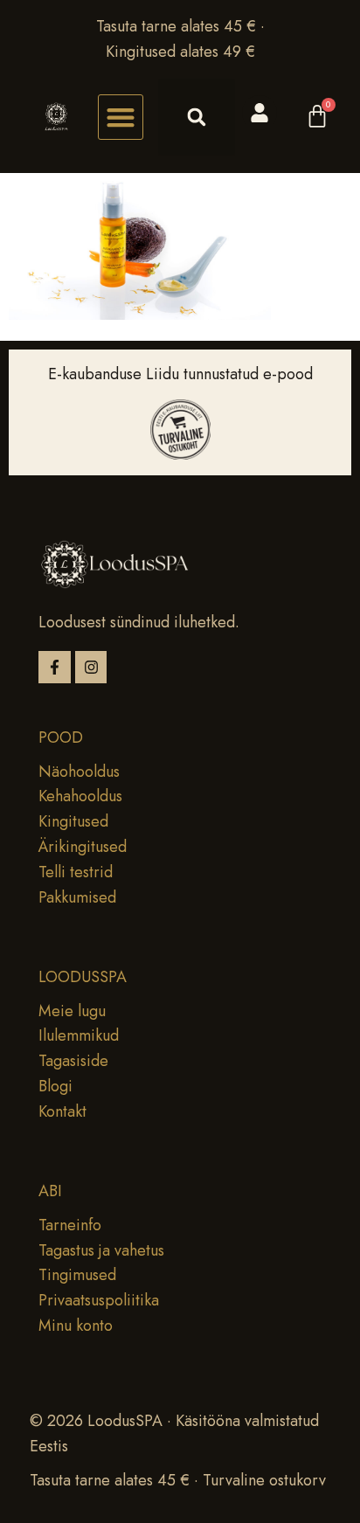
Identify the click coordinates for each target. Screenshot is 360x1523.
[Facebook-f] (54, 667)
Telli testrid (75, 872)
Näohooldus (79, 771)
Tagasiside (73, 1060)
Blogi (55, 1086)
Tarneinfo (69, 1225)
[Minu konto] (259, 112)
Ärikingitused (82, 846)
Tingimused (77, 1274)
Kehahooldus (80, 796)
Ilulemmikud (78, 1035)
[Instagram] (91, 667)
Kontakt (62, 1111)
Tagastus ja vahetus (101, 1250)
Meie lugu (72, 1011)
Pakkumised (77, 897)
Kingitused (73, 821)
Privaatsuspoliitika (98, 1300)
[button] (120, 117)
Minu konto (75, 1325)
